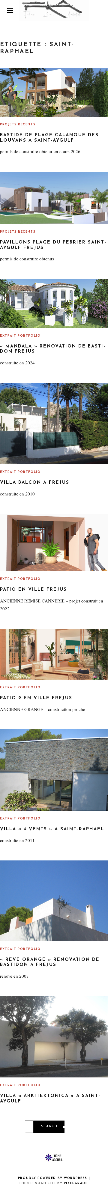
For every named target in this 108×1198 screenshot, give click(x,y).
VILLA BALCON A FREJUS (34, 482)
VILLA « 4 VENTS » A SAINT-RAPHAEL (52, 829)
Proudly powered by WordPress (52, 1178)
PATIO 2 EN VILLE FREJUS (36, 698)
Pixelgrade (76, 1183)
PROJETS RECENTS (17, 124)
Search (49, 1126)
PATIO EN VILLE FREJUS (33, 589)
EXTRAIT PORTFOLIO (20, 336)
